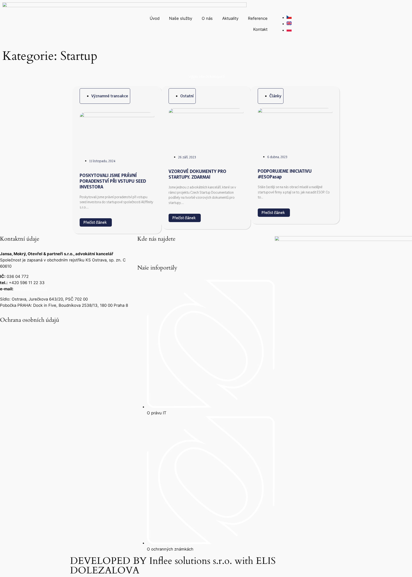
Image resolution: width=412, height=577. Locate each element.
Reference (258, 18)
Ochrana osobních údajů (29, 320)
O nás (207, 18)
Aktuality (230, 18)
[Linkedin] (143, 253)
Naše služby (180, 18)
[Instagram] (169, 253)
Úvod (155, 18)
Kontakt (260, 29)
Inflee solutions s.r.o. (189, 560)
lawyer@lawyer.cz (31, 288)
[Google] (156, 253)
